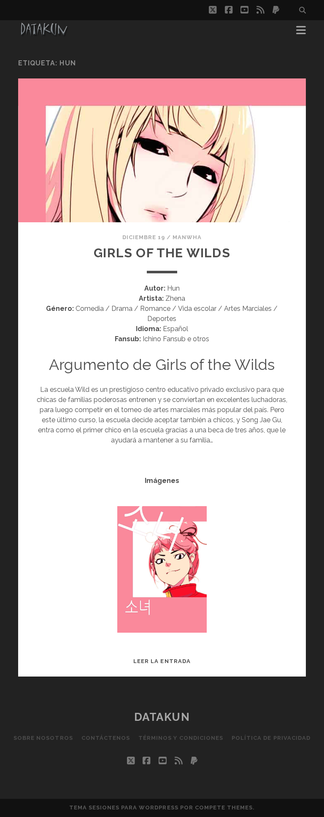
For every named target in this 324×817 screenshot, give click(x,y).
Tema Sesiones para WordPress (123, 807)
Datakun (162, 717)
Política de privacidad (271, 738)
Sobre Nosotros (43, 738)
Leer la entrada (162, 661)
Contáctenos (105, 738)
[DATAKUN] (44, 33)
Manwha (187, 237)
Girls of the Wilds (162, 252)
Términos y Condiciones (180, 738)
